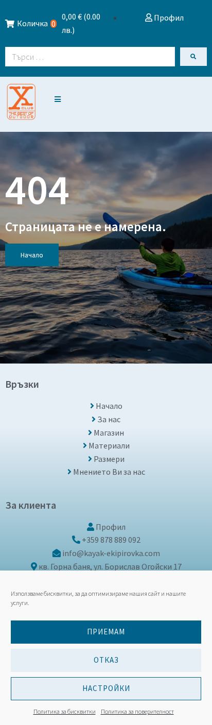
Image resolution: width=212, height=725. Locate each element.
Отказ (106, 660)
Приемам (106, 631)
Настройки (106, 688)
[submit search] (193, 56)
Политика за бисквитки (64, 711)
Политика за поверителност (137, 711)
